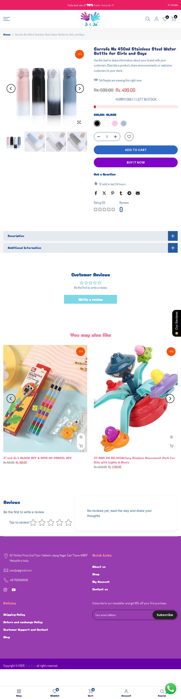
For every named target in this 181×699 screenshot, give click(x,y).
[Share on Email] (138, 193)
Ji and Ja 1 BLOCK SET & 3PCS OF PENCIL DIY (37, 458)
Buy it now (136, 162)
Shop (95, 574)
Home (7, 34)
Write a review (91, 299)
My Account (101, 581)
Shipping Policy (14, 614)
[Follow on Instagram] (5, 589)
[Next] (79, 88)
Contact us (100, 589)
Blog (6, 637)
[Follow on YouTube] (14, 589)
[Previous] (11, 88)
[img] (104, 210)
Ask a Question (105, 174)
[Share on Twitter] (104, 193)
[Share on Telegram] (129, 193)
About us (99, 566)
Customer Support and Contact (25, 629)
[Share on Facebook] (96, 193)
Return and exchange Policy (23, 622)
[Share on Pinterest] (113, 193)
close (9, 5)
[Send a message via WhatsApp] (171, 689)
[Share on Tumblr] (121, 193)
